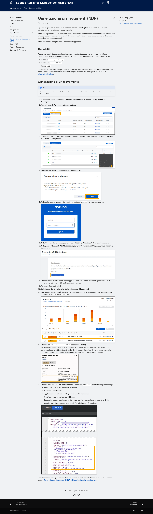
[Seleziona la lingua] (108, 2)
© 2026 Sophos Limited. (18, 511)
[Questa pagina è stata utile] (74, 495)
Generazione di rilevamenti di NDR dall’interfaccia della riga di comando (71, 480)
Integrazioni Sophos (45, 74)
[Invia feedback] (142, 511)
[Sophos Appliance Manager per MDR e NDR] (11, 2)
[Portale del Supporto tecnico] (134, 511)
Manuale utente (15, 8)
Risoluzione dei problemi (33, 8)
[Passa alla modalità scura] (102, 2)
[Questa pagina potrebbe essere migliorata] (79, 495)
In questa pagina (126, 18)
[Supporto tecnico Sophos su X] (130, 511)
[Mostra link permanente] (114, 18)
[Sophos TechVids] (138, 511)
